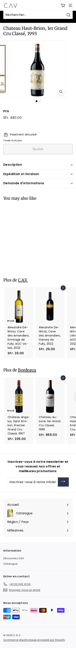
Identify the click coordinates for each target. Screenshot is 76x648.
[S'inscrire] (63, 482)
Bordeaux (27, 370)
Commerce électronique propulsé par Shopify (34, 640)
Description (12, 165)
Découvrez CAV (13, 558)
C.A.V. (23, 280)
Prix (6, 111)
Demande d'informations (23, 183)
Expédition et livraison (21, 174)
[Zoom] (60, 91)
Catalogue (10, 564)
